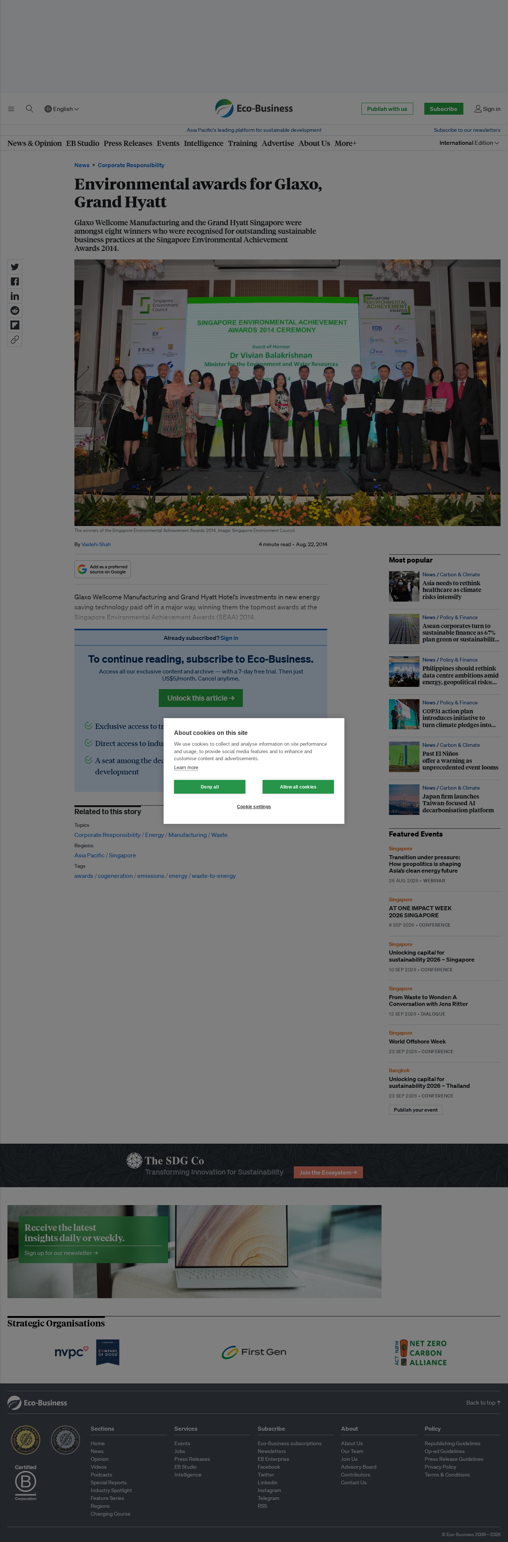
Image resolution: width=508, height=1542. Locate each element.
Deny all (210, 787)
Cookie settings (254, 806)
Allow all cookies (298, 787)
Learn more (186, 767)
